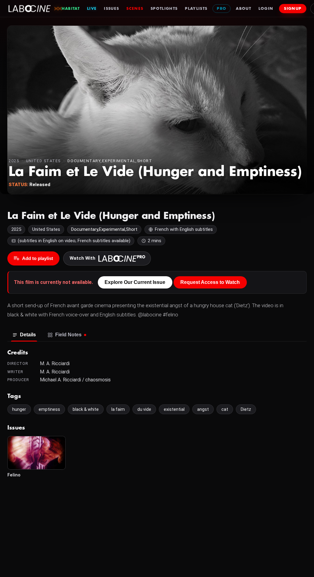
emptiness (49, 409)
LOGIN (266, 8)
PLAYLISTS (196, 8)
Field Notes (68, 334)
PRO (221, 8)
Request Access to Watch (210, 282)
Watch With (82, 258)
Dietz (246, 409)
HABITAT (71, 8)
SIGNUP (292, 8)
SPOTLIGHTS (164, 8)
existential (174, 409)
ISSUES (111, 8)
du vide (144, 409)
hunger (19, 409)
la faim (118, 409)
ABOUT (243, 8)
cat (224, 409)
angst (203, 409)
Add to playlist (37, 258)
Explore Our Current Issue (135, 282)
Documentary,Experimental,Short (109, 161)
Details (28, 334)
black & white (86, 409)
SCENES (134, 8)
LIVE (92, 8)
